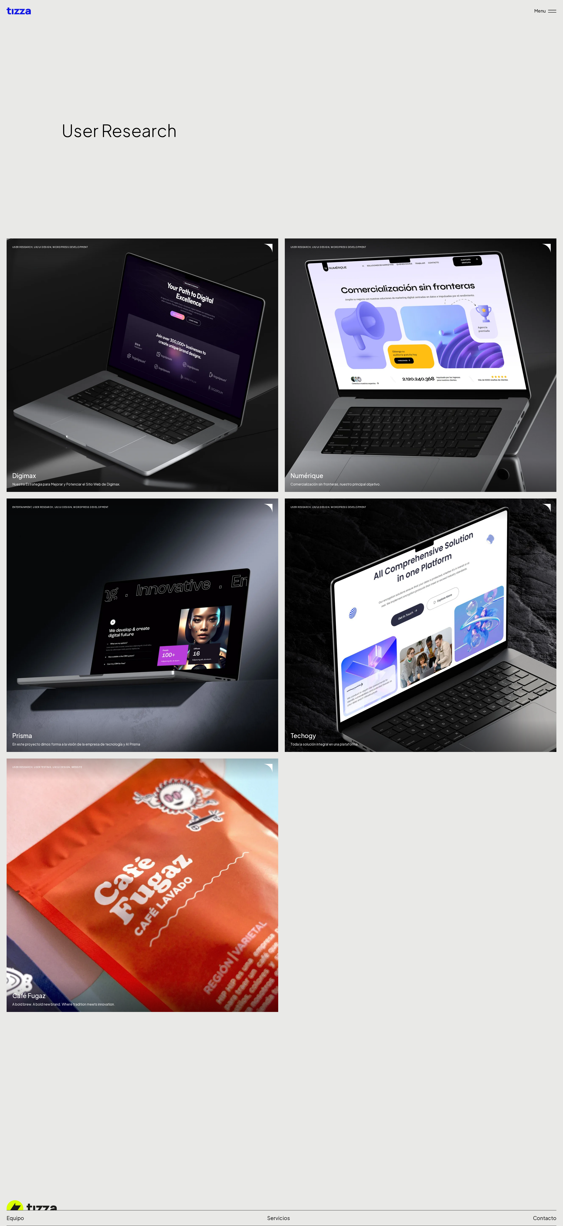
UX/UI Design (42, 247)
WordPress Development (70, 247)
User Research (22, 247)
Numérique (307, 475)
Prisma (22, 735)
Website (76, 767)
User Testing (42, 767)
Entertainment (22, 507)
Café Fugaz (29, 995)
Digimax (24, 475)
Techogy (303, 735)
